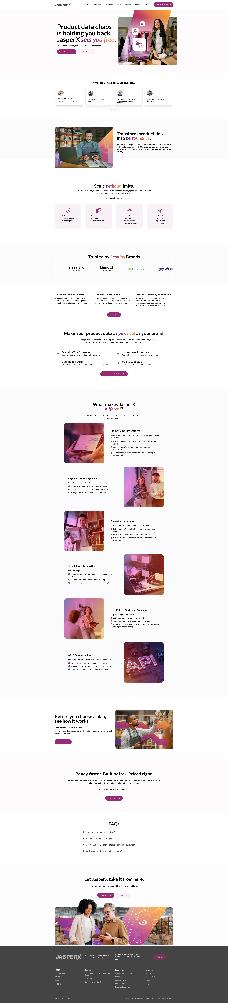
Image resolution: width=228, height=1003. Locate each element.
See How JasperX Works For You (114, 374)
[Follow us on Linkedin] (58, 984)
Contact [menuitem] (58, 980)
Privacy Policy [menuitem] (156, 998)
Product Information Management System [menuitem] (97, 974)
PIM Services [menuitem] (90, 978)
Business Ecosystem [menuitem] (122, 987)
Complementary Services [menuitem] (94, 982)
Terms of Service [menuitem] (130, 998)
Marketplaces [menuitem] (120, 984)
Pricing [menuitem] (57, 977)
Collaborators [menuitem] (60, 973)
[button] (88, 4)
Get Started (159, 957)
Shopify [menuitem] (118, 977)
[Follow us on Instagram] (61, 984)
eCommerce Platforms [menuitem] (123, 973)
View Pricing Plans (114, 798)
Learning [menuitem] (149, 980)
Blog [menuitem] (147, 984)
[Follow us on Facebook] (55, 984)
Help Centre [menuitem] (150, 973)
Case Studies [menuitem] (150, 977)
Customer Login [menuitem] (167, 998)
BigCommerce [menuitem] (120, 980)
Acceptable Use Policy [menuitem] (144, 998)
